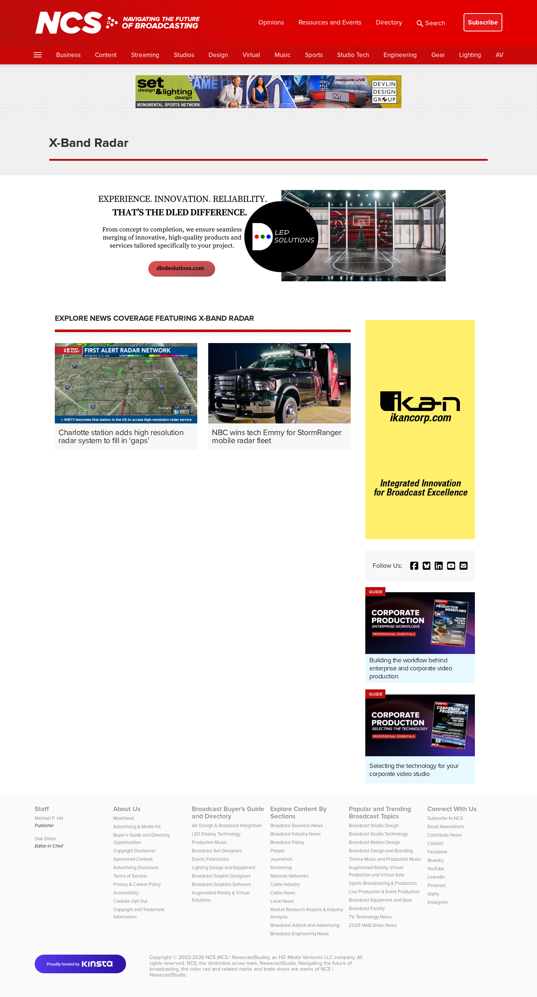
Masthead (123, 818)
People (277, 850)
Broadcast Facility (367, 908)
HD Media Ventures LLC (306, 957)
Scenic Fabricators (210, 859)
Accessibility (125, 892)
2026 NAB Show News (373, 925)
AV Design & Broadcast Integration (227, 825)
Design (218, 55)
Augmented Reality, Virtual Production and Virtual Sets (376, 871)
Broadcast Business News (296, 825)
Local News (282, 901)
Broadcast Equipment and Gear (380, 900)
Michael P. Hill (49, 818)
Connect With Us (452, 809)
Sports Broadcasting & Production (383, 883)
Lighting (470, 55)
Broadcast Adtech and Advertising (304, 925)
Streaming (145, 55)
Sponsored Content (133, 859)
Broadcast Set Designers (217, 850)
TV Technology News (370, 916)
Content (106, 55)
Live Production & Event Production (384, 891)
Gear (438, 55)
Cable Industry (285, 884)
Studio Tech (353, 55)
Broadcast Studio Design (374, 825)
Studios (184, 55)
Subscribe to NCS (445, 818)
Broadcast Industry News (295, 833)
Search (435, 23)
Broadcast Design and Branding (381, 850)
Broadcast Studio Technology (378, 833)
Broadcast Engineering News (299, 933)
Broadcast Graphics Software (221, 884)
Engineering (400, 55)
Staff (42, 809)
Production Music (209, 842)
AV (499, 55)
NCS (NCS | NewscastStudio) (237, 957)
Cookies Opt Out (130, 901)
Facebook (437, 851)
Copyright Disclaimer (134, 850)
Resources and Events (329, 22)
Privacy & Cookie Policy (137, 884)
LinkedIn (436, 877)
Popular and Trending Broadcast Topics (380, 812)
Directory (389, 22)
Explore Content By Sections (298, 812)
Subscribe (483, 22)
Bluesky (435, 860)
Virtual (251, 55)
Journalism (281, 859)
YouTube (435, 868)
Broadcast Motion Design (374, 842)
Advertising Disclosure (136, 867)
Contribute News (444, 835)
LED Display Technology (216, 833)
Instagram (437, 902)
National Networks (289, 875)
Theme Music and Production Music (385, 859)
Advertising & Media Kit (137, 826)
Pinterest (436, 885)
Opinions (271, 22)
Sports (314, 55)
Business (68, 55)
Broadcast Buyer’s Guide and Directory (228, 812)
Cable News (282, 892)
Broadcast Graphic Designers (221, 875)
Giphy (433, 893)
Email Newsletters (445, 826)
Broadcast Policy (287, 842)
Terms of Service (130, 875)
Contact (435, 843)
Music (282, 55)
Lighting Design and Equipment (223, 867)
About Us (127, 809)
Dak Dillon (45, 838)
